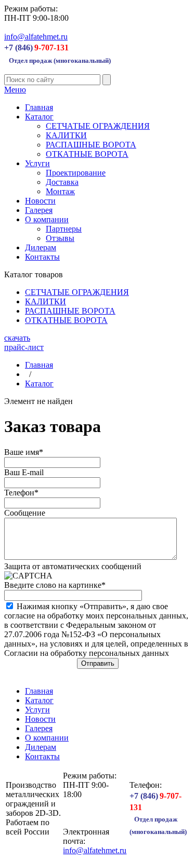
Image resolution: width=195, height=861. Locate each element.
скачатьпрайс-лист (24, 342)
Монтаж (60, 191)
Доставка (62, 182)
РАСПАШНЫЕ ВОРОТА (91, 144)
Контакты (42, 256)
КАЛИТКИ (66, 135)
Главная (39, 107)
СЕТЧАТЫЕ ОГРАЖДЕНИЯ (98, 126)
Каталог (39, 116)
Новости (40, 200)
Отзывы (60, 238)
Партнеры (64, 228)
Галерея (39, 210)
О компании (47, 219)
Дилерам (40, 247)
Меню (15, 89)
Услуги (37, 163)
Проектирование (76, 172)
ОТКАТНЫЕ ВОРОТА (87, 154)
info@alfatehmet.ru (36, 36)
